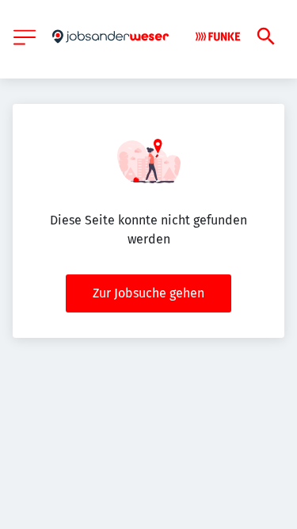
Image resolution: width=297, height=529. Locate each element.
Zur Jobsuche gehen (148, 293)
